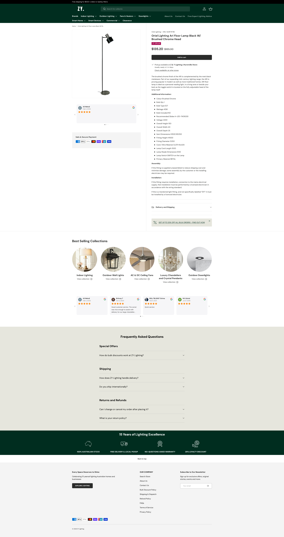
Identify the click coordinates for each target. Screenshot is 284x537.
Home (74, 26)
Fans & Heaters (126, 16)
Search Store (145, 476)
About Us (169, 16)
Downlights (143, 16)
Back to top (142, 459)
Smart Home (77, 20)
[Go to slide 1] (140, 316)
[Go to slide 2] (106, 124)
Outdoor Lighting (107, 16)
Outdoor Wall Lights (113, 275)
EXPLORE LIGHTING (82, 486)
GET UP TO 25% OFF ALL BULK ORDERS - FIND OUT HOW (182, 222)
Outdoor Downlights (199, 275)
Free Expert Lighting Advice (200, 16)
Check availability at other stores (167, 70)
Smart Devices (94, 20)
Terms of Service (146, 507)
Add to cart (181, 57)
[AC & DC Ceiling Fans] (142, 259)
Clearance (127, 20)
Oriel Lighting (156, 32)
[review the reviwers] (133, 108)
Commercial (112, 20)
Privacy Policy (145, 512)
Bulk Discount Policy (148, 490)
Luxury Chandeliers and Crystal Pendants (170, 277)
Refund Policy (145, 499)
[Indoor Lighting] (84, 259)
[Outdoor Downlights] (199, 259)
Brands (75, 16)
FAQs (142, 503)
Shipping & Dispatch (148, 494)
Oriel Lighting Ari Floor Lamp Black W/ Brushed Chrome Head (91, 26)
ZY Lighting (80, 529)
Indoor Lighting (87, 16)
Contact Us (180, 16)
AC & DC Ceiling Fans (142, 275)
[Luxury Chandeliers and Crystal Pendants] (170, 259)
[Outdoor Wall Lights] (113, 259)
